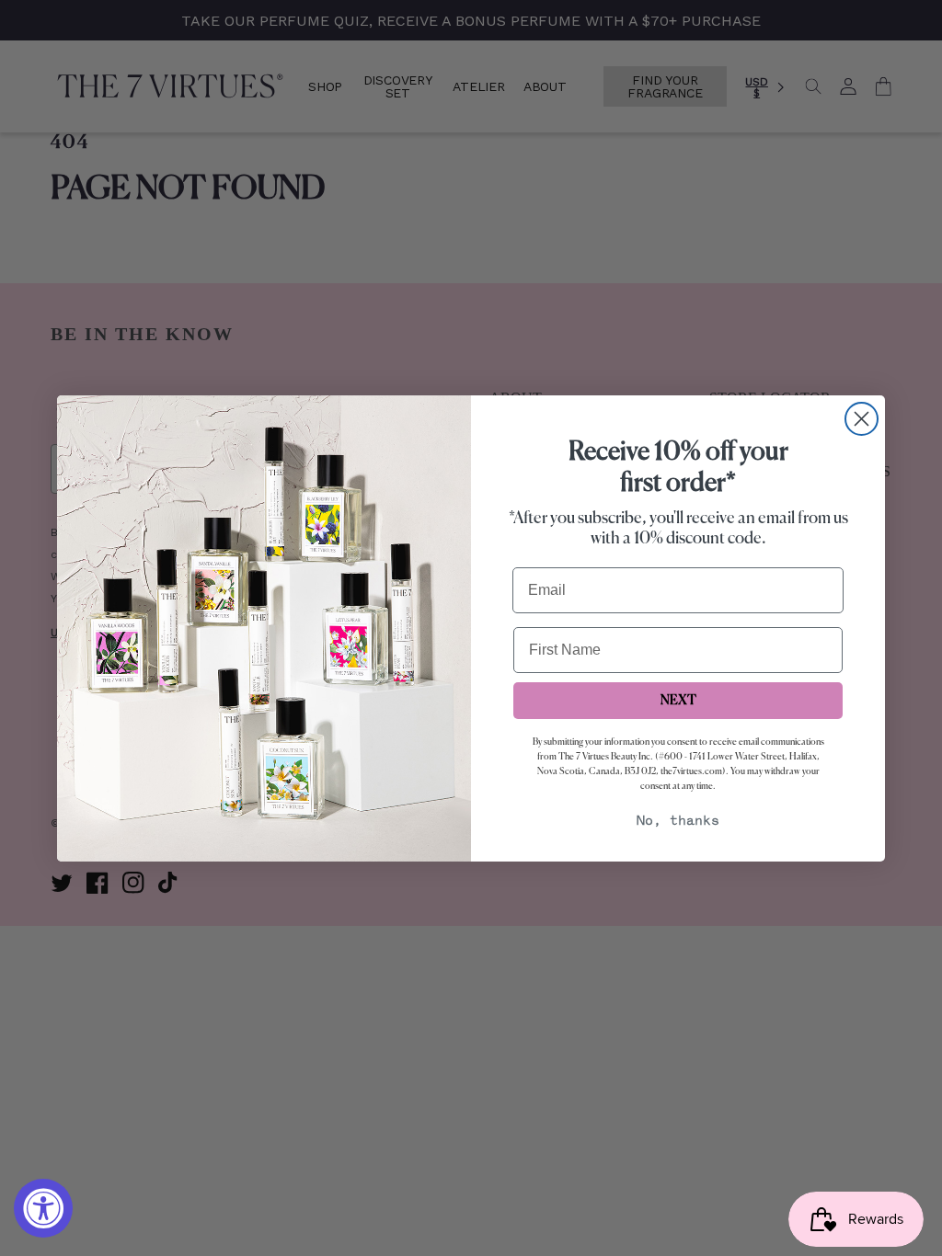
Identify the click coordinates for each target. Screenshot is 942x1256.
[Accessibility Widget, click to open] (43, 1208)
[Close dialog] (861, 419)
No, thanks (678, 822)
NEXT (678, 700)
